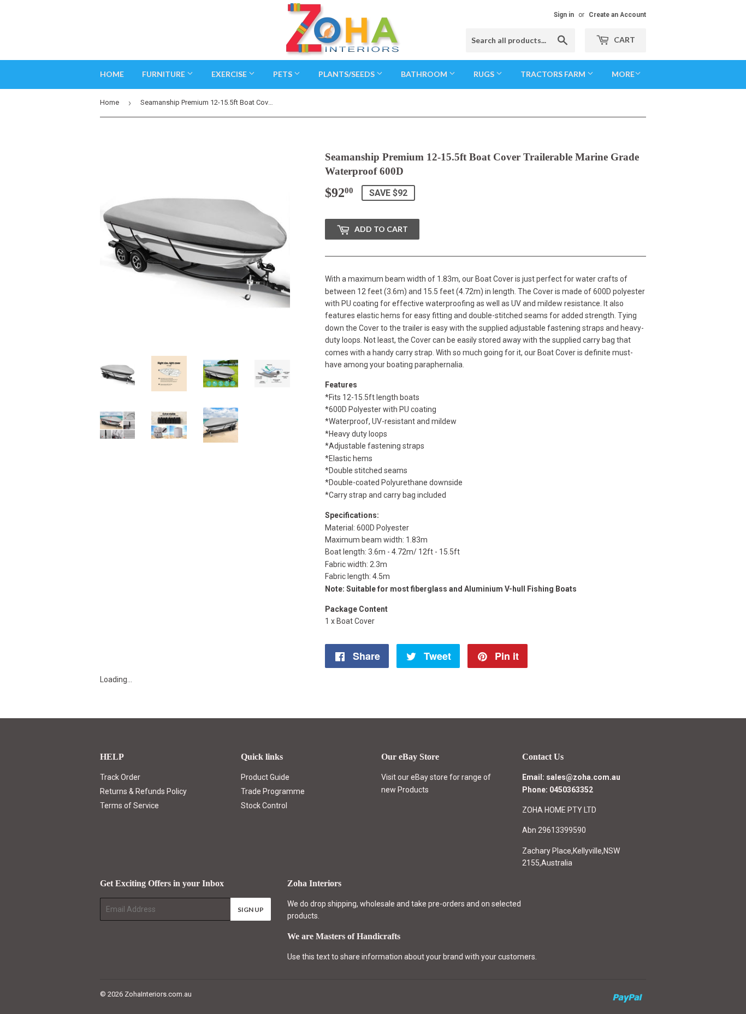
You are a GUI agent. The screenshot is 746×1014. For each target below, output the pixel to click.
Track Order (120, 777)
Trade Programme (273, 791)
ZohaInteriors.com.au (158, 994)
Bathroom (425, 74)
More (623, 74)
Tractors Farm (553, 74)
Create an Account (617, 15)
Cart (623, 39)
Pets (283, 74)
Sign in (564, 15)
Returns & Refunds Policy (143, 791)
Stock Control (264, 805)
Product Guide (265, 777)
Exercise (229, 74)
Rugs (484, 74)
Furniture (164, 74)
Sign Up (251, 909)
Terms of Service (129, 805)
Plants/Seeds (347, 74)
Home (112, 74)
